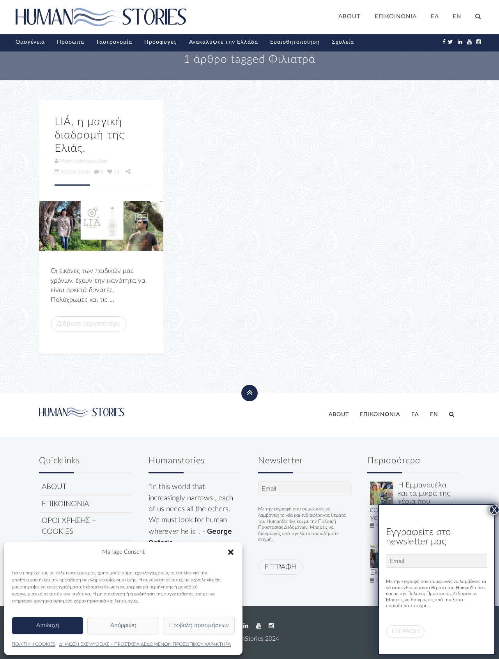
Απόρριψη (123, 625)
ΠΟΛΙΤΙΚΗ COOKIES (33, 644)
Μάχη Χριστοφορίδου (84, 161)
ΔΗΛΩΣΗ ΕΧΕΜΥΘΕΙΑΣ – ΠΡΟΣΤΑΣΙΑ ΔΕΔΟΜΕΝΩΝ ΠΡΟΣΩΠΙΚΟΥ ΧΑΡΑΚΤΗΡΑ (145, 644)
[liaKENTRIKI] (101, 226)
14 (116, 172)
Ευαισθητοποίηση (295, 42)
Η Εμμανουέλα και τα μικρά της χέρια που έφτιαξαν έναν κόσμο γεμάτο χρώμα (410, 501)
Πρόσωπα (70, 42)
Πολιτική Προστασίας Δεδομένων (441, 593)
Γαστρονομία (114, 42)
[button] (231, 552)
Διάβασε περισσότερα (88, 323)
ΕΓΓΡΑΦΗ (281, 567)
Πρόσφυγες (160, 42)
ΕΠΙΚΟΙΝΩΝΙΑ (396, 16)
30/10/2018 (75, 172)
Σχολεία (343, 42)
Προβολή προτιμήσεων (199, 625)
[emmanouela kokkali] (381, 493)
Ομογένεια (30, 42)
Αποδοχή (47, 625)
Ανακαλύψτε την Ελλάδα (223, 42)
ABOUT (349, 16)
